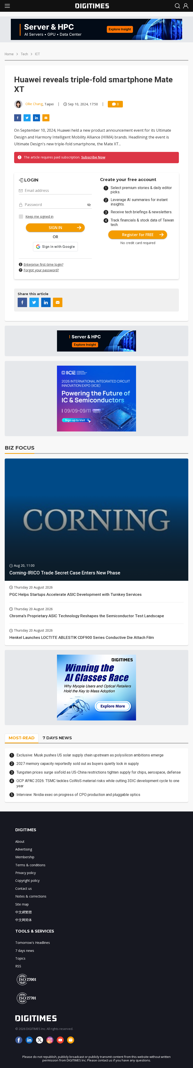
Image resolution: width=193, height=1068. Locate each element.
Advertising (23, 849)
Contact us (23, 888)
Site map (22, 904)
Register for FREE (137, 234)
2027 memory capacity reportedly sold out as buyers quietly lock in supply (77, 763)
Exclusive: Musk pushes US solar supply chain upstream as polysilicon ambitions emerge (90, 755)
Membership (24, 857)
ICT (37, 54)
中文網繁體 (23, 912)
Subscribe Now (93, 157)
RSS (18, 966)
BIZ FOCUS (19, 448)
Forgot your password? (41, 270)
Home (9, 54)
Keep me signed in (39, 216)
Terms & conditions (30, 865)
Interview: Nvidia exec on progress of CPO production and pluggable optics (78, 794)
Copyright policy (27, 880)
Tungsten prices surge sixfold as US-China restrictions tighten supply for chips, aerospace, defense (98, 772)
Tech (24, 54)
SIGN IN (55, 227)
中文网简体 (23, 920)
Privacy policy (25, 872)
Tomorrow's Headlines (32, 942)
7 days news (24, 950)
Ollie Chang (34, 104)
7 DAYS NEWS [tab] (57, 738)
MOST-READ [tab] (22, 738)
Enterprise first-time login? (43, 264)
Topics (20, 958)
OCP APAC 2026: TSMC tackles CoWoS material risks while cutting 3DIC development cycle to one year (97, 783)
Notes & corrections (30, 896)
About (19, 841)
